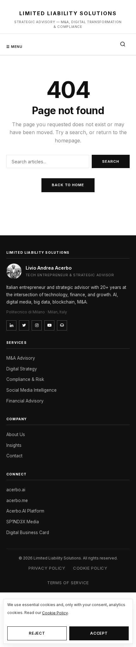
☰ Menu (14, 46)
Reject (37, 633)
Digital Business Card (27, 532)
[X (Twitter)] (24, 325)
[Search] (123, 44)
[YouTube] (49, 325)
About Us (15, 434)
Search (110, 161)
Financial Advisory (25, 400)
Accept (99, 633)
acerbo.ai (15, 489)
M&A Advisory (20, 358)
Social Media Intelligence (31, 390)
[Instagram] (37, 325)
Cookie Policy (90, 568)
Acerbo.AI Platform (25, 510)
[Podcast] (62, 325)
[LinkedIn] (11, 325)
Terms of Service (68, 582)
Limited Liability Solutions (68, 13)
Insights (14, 445)
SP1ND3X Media (22, 521)
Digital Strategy (21, 368)
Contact (14, 455)
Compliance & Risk (25, 379)
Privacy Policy (46, 568)
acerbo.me (17, 500)
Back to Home (68, 185)
